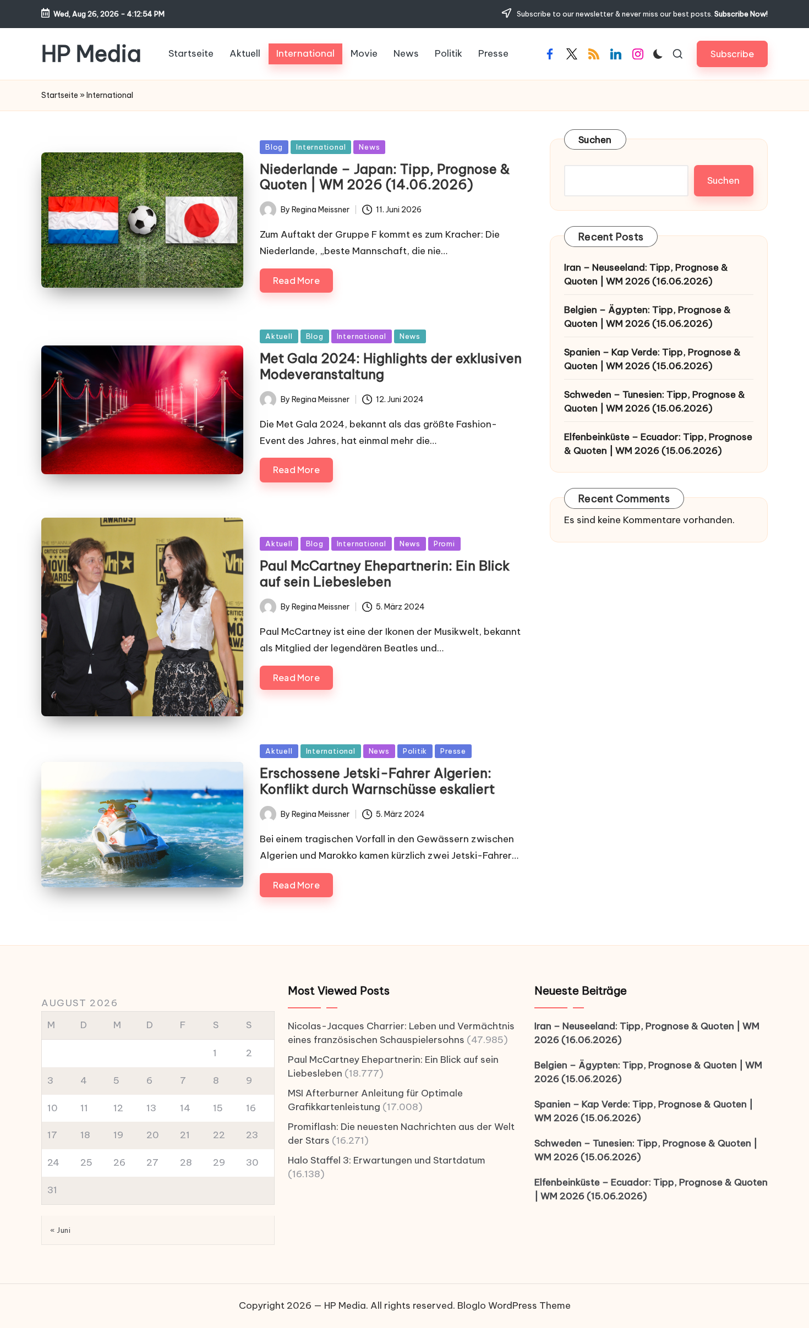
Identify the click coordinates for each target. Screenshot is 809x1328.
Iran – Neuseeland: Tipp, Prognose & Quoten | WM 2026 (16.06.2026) (646, 274)
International (321, 146)
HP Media (91, 54)
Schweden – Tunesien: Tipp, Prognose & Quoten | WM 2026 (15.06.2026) (654, 401)
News (369, 146)
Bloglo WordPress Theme (514, 1305)
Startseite (59, 95)
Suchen (595, 140)
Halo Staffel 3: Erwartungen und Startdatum (386, 1160)
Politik (415, 751)
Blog (274, 146)
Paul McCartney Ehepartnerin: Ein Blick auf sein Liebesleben (385, 573)
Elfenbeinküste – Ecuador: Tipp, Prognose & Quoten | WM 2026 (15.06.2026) (658, 444)
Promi (444, 543)
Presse (453, 751)
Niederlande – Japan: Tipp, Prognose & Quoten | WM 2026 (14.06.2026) (385, 177)
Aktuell (278, 336)
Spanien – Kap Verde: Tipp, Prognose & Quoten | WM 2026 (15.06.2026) (652, 359)
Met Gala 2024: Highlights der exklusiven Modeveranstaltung (391, 366)
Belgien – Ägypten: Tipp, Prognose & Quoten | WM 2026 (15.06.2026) (647, 317)
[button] (732, 54)
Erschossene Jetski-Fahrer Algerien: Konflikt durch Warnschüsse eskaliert (377, 781)
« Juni (60, 1230)
